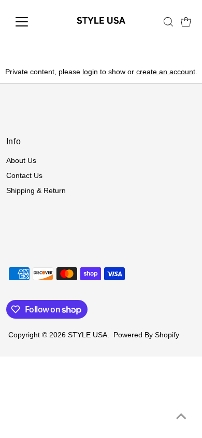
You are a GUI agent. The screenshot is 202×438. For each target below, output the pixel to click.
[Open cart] (186, 21)
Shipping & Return (36, 191)
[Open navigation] (30, 22)
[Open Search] (168, 21)
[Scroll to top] (181, 417)
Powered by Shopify (146, 335)
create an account (165, 72)
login (90, 72)
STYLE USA (87, 335)
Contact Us (24, 176)
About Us (21, 161)
